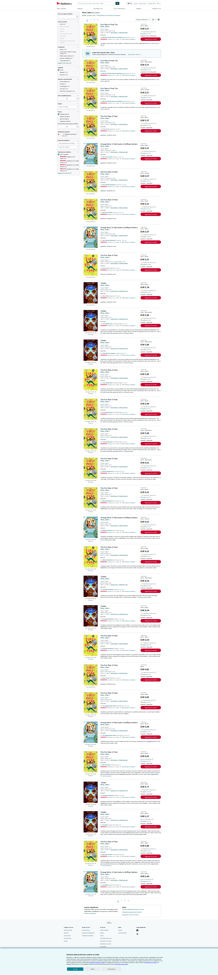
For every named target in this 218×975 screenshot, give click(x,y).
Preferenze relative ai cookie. (97, 962)
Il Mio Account (67, 935)
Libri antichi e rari (98, 8)
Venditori (138, 8)
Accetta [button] (75, 969)
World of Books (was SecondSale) (112, 37)
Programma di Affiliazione (88, 932)
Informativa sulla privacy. (121, 964)
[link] (158, 19)
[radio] (58, 72)
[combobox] (96, 3)
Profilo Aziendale (104, 930)
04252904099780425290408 (119, 263)
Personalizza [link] (111, 969)
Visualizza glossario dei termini (132, 912)
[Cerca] (117, 3)
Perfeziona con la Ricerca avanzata (109, 15)
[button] (83, 19)
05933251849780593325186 (119, 291)
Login (135, 3)
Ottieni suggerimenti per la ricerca (133, 909)
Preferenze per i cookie (105, 941)
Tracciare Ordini (67, 938)
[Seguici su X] (137, 934)
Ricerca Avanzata (61, 8)
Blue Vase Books (107, 854)
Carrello (66, 941)
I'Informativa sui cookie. (150, 962)
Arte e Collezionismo (119, 8)
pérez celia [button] (92, 15)
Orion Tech (105, 129)
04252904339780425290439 (119, 525)
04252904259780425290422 (119, 32)
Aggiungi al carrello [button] (151, 39)
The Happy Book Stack (109, 706)
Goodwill (105, 825)
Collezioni (79, 8)
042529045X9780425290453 (119, 152)
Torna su (109, 922)
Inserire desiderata (90, 913)
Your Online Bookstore (109, 184)
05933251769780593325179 (119, 790)
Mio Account (143, 3)
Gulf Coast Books (107, 157)
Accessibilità (103, 946)
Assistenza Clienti (122, 932)
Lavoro (101, 935)
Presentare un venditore (87, 935)
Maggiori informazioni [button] (63, 173)
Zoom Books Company (108, 353)
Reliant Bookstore (107, 471)
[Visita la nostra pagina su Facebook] (137, 930)
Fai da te (120, 930)
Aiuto (158, 3)
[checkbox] (58, 24)
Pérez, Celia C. (105, 26)
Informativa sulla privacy (106, 938)
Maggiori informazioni (63, 63)
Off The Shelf (106, 765)
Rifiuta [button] (92, 969)
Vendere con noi (156, 8)
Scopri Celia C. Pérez (133, 54)
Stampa (102, 932)
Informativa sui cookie (105, 943)
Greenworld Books (107, 589)
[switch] (59, 134)
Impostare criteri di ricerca (130, 915)
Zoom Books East (107, 323)
